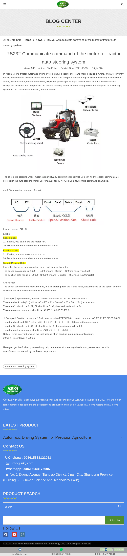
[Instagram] (22, 534)
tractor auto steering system (20, 366)
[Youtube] (14, 534)
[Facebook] (5, 534)
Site (101, 68)
